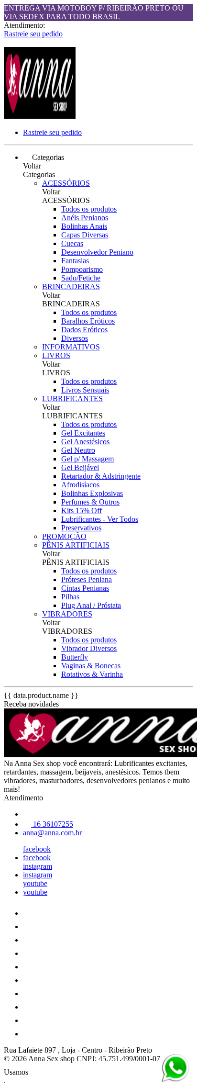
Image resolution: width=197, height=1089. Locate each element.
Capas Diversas (84, 235)
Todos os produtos (89, 209)
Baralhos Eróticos (88, 321)
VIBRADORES (67, 614)
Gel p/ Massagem (87, 459)
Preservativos (81, 528)
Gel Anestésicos (85, 442)
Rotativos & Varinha (92, 674)
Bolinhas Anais (84, 226)
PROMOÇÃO (64, 536)
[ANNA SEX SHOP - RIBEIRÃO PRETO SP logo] (40, 116)
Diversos (74, 338)
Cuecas (72, 243)
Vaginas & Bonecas (90, 666)
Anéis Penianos (84, 217)
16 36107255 (52, 824)
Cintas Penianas (85, 588)
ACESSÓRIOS (66, 183)
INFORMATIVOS (71, 347)
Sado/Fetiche (80, 278)
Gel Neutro (78, 450)
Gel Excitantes (83, 433)
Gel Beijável (80, 467)
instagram (37, 866)
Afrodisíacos (80, 485)
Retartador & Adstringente (101, 476)
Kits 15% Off (81, 510)
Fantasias (75, 261)
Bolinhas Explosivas (92, 493)
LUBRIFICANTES (72, 398)
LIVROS (56, 355)
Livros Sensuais (85, 390)
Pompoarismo (82, 269)
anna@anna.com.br (52, 833)
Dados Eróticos (84, 330)
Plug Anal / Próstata (91, 605)
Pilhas (70, 597)
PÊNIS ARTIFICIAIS (75, 545)
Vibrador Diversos (89, 648)
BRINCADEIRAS (71, 286)
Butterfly (74, 657)
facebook (37, 849)
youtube (35, 883)
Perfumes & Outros (90, 502)
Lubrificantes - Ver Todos (99, 519)
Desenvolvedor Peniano (97, 252)
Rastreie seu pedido (33, 34)
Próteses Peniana (86, 579)
